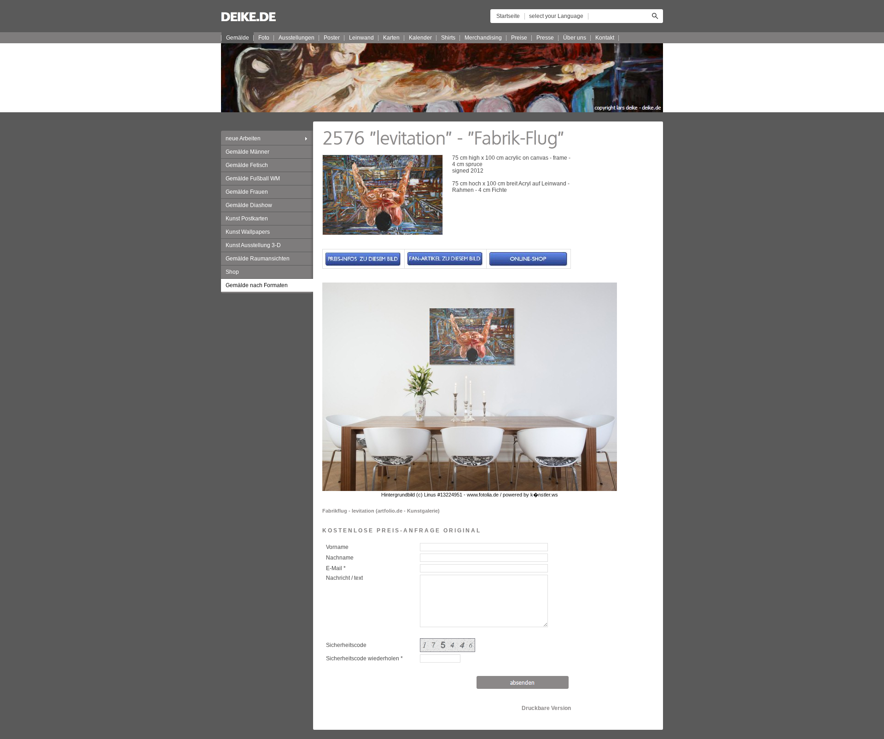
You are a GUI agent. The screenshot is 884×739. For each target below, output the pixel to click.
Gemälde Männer (247, 152)
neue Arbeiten (243, 138)
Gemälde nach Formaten (257, 285)
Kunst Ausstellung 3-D (253, 245)
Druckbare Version (546, 708)
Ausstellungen (296, 38)
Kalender (420, 38)
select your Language (556, 16)
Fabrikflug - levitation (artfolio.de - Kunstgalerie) (381, 511)
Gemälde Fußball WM (253, 178)
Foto (263, 38)
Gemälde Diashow (249, 205)
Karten (391, 38)
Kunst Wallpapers (248, 232)
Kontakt (604, 38)
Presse (545, 38)
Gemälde (237, 38)
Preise (519, 38)
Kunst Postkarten (247, 218)
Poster (332, 38)
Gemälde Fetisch (247, 165)
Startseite (508, 16)
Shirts (448, 38)
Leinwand (361, 38)
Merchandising (483, 38)
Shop (232, 272)
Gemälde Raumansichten (258, 258)
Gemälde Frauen (247, 192)
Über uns (574, 38)
